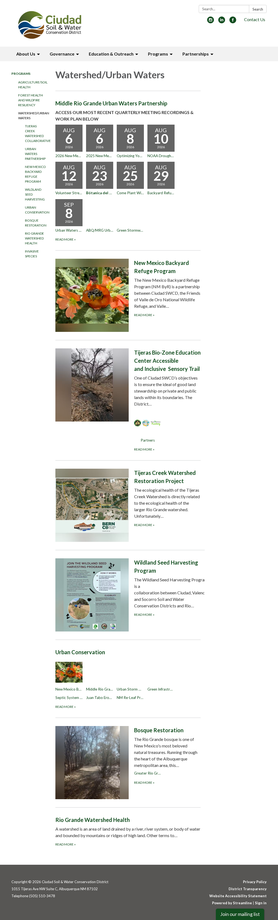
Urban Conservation (36, 209)
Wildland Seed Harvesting (35, 194)
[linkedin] (221, 21)
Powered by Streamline (232, 903)
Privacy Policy (255, 882)
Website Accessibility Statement (238, 896)
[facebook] (232, 21)
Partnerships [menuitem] (195, 53)
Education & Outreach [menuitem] (111, 53)
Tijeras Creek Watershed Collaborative (36, 133)
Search (257, 9)
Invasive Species (32, 253)
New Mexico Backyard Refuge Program (35, 174)
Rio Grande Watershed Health (34, 238)
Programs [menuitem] (158, 53)
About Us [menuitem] (25, 53)
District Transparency (248, 889)
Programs (20, 74)
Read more (65, 239)
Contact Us (254, 19)
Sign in (261, 903)
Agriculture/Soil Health (32, 84)
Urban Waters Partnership (35, 154)
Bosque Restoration (35, 222)
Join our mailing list (240, 914)
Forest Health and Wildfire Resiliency (30, 100)
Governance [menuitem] (62, 53)
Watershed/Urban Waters (32, 115)
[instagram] (210, 21)
